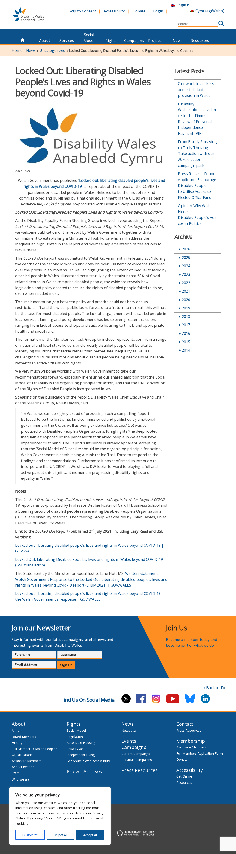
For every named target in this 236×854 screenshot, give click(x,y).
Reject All (60, 835)
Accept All (90, 835)
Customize (30, 835)
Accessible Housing (81, 742)
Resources (200, 40)
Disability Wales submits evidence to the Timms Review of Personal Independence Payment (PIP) (197, 118)
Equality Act (75, 749)
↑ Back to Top (216, 687)
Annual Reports (23, 767)
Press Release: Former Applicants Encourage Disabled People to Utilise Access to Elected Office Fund (197, 185)
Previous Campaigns (136, 759)
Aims (15, 730)
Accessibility (114, 11)
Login (158, 11)
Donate (139, 11)
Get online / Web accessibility (88, 761)
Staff (15, 773)
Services (66, 40)
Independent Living (81, 755)
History (17, 742)
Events (128, 741)
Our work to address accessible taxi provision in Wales (196, 89)
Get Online (184, 776)
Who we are (21, 779)
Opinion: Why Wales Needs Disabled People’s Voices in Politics (196, 214)
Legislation (75, 736)
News (178, 40)
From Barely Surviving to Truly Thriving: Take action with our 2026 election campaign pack (197, 153)
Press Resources (139, 770)
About (44, 40)
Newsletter (129, 730)
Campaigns (134, 40)
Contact (184, 724)
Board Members (24, 736)
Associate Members (26, 761)
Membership (190, 741)
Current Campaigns (135, 753)
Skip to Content (82, 11)
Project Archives (84, 771)
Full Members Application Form (199, 753)
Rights (111, 40)
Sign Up (66, 665)
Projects (155, 40)
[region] (60, 816)
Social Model (88, 37)
